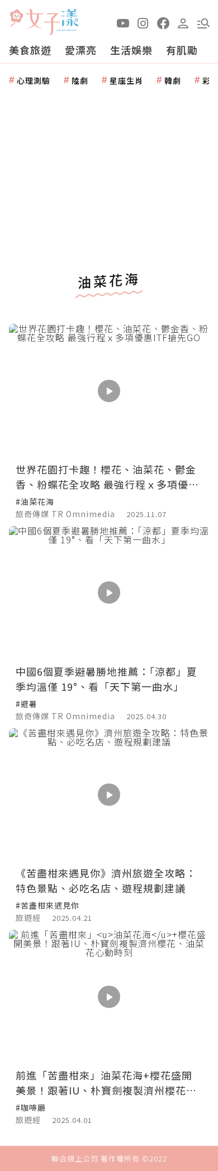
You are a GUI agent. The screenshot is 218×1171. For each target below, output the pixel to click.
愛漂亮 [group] (81, 49)
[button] (203, 22)
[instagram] (143, 22)
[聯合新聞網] (16, 18)
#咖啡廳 (31, 1107)
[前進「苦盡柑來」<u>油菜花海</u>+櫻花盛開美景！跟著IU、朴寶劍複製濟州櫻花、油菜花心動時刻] (109, 996)
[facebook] (163, 22)
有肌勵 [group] (182, 49)
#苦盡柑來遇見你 (47, 905)
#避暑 (26, 703)
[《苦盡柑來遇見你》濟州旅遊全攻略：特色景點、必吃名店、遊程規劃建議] (109, 795)
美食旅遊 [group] (30, 49)
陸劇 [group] (80, 80)
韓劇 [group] (172, 80)
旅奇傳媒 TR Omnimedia (65, 513)
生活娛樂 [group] (131, 49)
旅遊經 (28, 917)
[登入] (183, 22)
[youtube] (123, 22)
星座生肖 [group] (126, 80)
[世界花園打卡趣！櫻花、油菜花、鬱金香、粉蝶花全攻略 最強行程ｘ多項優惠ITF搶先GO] (109, 390)
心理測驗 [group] (33, 80)
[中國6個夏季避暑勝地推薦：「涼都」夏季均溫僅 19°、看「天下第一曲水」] (109, 592)
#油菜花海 (35, 501)
